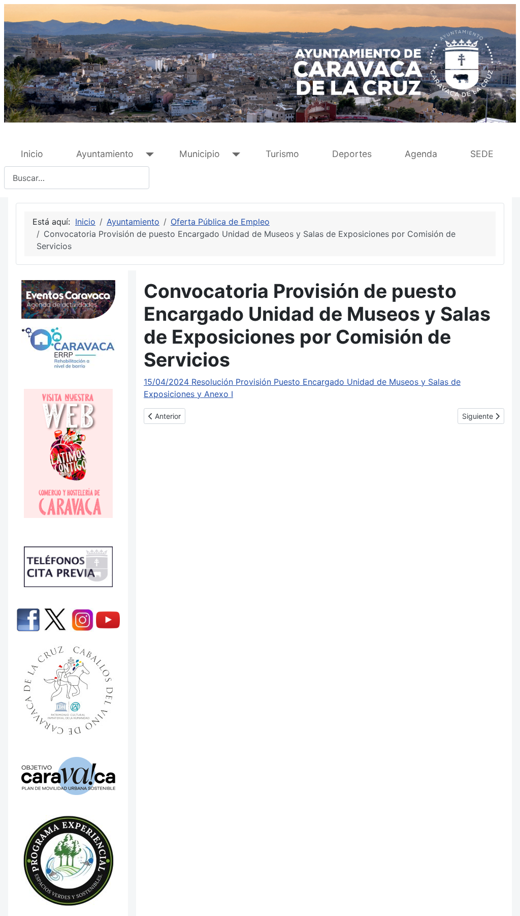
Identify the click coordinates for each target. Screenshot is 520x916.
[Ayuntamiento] (147, 154)
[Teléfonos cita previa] (68, 566)
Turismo (282, 153)
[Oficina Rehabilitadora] (68, 348)
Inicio (32, 153)
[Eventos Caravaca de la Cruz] (68, 299)
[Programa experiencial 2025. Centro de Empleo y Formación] (68, 860)
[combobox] (76, 177)
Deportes (352, 153)
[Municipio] (234, 154)
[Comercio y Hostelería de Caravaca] (68, 453)
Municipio (199, 153)
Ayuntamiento (105, 153)
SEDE (482, 153)
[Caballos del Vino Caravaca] (68, 691)
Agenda (421, 153)
